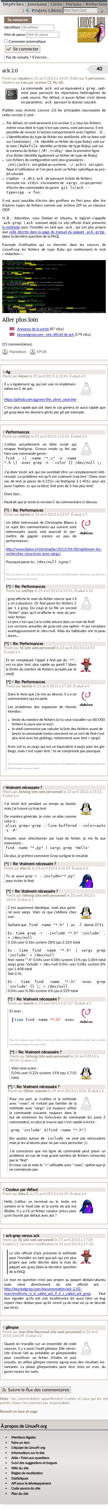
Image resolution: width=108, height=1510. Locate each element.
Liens (56, 4)
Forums (74, 4)
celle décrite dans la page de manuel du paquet (56, 232)
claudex (24, 78)
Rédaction (96, 4)
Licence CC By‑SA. (49, 82)
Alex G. (25, 868)
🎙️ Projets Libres (43, 10)
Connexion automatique (27, 41)
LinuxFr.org (92, 26)
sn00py (24, 436)
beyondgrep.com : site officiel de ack (45, 334)
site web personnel (40, 648)
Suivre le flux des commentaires (38, 1390)
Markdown (17, 352)
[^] (6, 510)
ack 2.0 (10, 71)
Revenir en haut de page (19, 1411)
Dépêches (13, 4)
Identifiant (12, 27)
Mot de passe (14, 34)
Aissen (23, 376)
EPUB (41, 352)
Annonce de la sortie (33, 329)
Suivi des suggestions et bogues (34, 1463)
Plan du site (19, 1493)
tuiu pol (27, 82)
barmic (25, 514)
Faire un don (20, 1442)
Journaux (37, 4)
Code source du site (25, 1488)
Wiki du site (20, 1468)
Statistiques (19, 1478)
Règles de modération (27, 1473)
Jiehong (24, 792)
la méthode (11, 227)
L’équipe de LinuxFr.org (28, 1447)
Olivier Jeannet (35, 1091)
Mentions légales (23, 1437)
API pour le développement (31, 1483)
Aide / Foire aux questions (30, 1458)
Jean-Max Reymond (33, 1332)
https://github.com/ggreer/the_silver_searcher (40, 399)
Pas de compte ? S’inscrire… (27, 57)
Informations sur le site (27, 1453)
